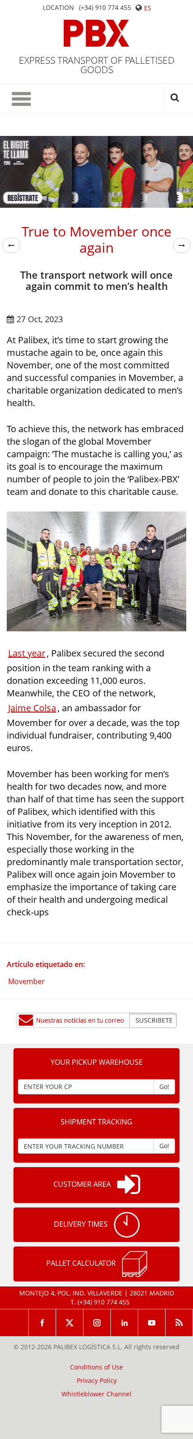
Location (58, 7)
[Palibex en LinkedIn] (124, 1322)
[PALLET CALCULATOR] (134, 1264)
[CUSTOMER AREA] (128, 1185)
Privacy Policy (97, 1381)
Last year (26, 653)
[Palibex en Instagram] (97, 1322)
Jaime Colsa (32, 708)
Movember (26, 981)
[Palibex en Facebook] (42, 1322)
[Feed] (179, 1322)
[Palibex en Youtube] (152, 1322)
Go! (164, 1086)
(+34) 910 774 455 (105, 7)
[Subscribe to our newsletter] (96, 1020)
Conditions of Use (96, 1367)
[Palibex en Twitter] (69, 1322)
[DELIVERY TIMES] (127, 1225)
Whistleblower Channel (96, 1394)
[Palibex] (97, 33)
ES (147, 8)
